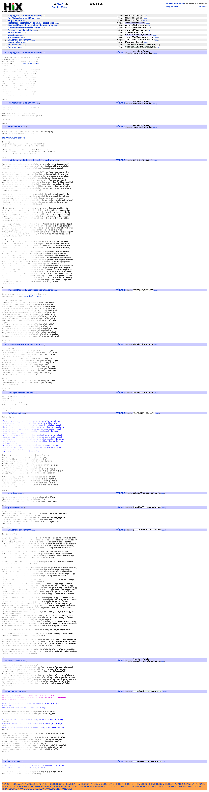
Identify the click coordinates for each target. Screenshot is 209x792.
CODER (54, 784)
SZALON (192, 786)
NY (108, 786)
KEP (186, 784)
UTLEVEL (37, 789)
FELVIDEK (70, 784)
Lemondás (202, 6)
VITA (44, 789)
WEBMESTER (54, 789)
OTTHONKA (133, 786)
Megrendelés (172, 6)
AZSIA (34, 784)
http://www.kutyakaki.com (13, 138)
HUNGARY (170, 784)
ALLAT (60, 3)
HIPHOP (119, 784)
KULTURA (28, 786)
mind (43, 16)
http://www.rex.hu (30, 63)
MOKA (71, 786)
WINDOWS (67, 789)
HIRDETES (129, 784)
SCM (167, 786)
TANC (199, 786)
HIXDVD (152, 784)
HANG (111, 784)
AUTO (28, 784)
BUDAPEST (43, 784)
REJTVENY (158, 786)
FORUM (96, 784)
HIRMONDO (141, 784)
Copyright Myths (59, 7)
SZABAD (182, 786)
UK (21, 789)
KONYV (201, 784)
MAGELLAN (46, 786)
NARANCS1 (100, 786)
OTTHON (122, 786)
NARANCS (89, 786)
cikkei (145, 16)
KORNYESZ (8, 786)
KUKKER (18, 786)
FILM (78, 784)
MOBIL (64, 786)
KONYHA (192, 784)
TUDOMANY (13, 789)
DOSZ (61, 784)
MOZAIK (79, 786)
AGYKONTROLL (10, 784)
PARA (142, 786)
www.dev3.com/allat (32, 296)
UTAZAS (28, 789)
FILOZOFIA (86, 784)
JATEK (179, 784)
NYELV (113, 786)
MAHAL (56, 786)
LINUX (37, 786)
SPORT (174, 786)
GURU (104, 784)
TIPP (4, 789)
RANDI (149, 786)
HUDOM (160, 784)
